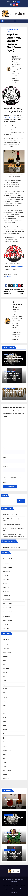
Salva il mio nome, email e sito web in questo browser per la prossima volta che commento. (14, 480)
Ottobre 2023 (6, 563)
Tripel (12, 371)
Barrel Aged (10, 29)
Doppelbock (6, 668)
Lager (4, 709)
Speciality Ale (7, 750)
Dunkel (5, 676)
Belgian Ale (6, 648)
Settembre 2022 (7, 604)
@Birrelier (8, 276)
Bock (4, 660)
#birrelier (15, 71)
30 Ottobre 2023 (10, 839)
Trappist (5, 762)
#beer (18, 64)
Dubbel (5, 672)
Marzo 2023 (6, 591)
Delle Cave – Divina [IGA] (10, 514)
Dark (4, 664)
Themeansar (14, 881)
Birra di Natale (7, 652)
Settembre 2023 (7, 567)
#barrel (14, 64)
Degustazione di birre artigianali (12, 888)
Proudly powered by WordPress (10, 879)
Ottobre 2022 (6, 599)
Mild (4, 713)
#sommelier (15, 80)
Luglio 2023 (6, 575)
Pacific (5, 721)
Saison (5, 746)
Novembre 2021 (7, 612)
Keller (4, 705)
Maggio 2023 (6, 583)
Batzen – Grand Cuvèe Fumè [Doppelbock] (8, 291)
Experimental (6, 684)
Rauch (5, 742)
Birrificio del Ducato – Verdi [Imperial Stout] (19, 291)
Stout (8, 31)
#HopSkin (15, 76)
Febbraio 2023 (7, 595)
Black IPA (5, 656)
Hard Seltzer (6, 689)
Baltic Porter (6, 640)
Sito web (5, 466)
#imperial (15, 78)
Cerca (4, 495)
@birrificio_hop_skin (10, 117)
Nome (5, 448)
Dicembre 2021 (7, 608)
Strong (5, 758)
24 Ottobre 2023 (10, 856)
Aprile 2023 (6, 587)
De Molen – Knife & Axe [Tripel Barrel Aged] (12, 375)
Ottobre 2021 (6, 616)
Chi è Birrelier (17, 885)
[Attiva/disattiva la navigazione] (15, 21)
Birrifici (11, 885)
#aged (16, 62)
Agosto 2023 (6, 571)
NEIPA (5, 717)
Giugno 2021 (6, 628)
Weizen (5, 774)
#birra (14, 66)
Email (5, 457)
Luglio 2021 (6, 624)
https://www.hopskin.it (17, 266)
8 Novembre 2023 (10, 821)
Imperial (16, 29)
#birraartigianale (16, 69)
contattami (21, 281)
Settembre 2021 (7, 620)
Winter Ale (6, 778)
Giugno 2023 (6, 579)
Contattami (23, 885)
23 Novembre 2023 (10, 804)
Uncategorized (7, 770)
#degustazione (16, 73)
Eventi (4, 680)
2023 (7, 885)
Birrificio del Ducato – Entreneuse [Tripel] (13, 391)
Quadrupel (6, 738)
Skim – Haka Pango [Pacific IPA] (12, 524)
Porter (4, 733)
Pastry (4, 725)
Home (3, 885)
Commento (6, 416)
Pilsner (5, 729)
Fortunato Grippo (15, 57)
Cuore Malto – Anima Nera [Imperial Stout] (13, 358)
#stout (14, 82)
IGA (4, 693)
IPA (4, 701)
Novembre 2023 (7, 559)
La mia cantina (14, 892)
